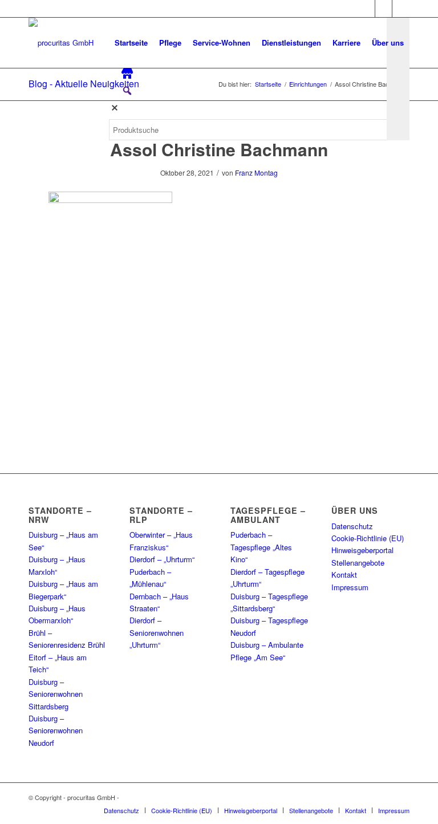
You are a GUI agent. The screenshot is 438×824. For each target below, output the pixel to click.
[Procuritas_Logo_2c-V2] (61, 43)
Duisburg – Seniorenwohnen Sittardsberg (56, 694)
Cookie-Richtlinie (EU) (367, 538)
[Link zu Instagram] (383, 8)
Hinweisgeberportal (362, 550)
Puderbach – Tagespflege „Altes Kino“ (261, 547)
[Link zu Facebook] (366, 8)
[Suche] (118, 177)
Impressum (349, 587)
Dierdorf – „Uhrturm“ (161, 559)
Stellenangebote (357, 562)
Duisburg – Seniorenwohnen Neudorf (56, 730)
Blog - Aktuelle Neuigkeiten (84, 83)
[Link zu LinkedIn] (400, 8)
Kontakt (344, 574)
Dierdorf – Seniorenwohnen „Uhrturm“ (156, 632)
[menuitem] (131, 43)
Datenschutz (352, 526)
